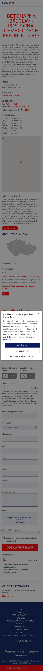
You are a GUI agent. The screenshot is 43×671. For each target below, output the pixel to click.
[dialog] (21, 335)
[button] (21, 356)
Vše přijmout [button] (22, 345)
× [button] (38, 313)
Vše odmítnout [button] (22, 351)
